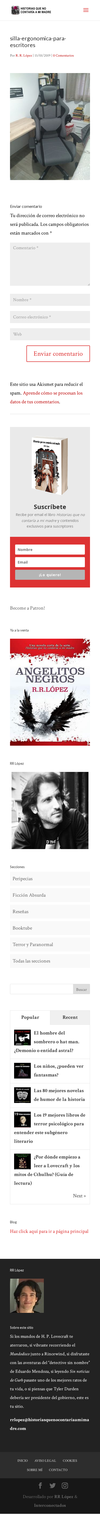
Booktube (22, 928)
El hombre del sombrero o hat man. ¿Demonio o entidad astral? (46, 1042)
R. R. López (24, 55)
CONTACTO (58, 1470)
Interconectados (50, 1505)
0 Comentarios (63, 55)
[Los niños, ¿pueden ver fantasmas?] (22, 1078)
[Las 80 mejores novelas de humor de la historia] (22, 1102)
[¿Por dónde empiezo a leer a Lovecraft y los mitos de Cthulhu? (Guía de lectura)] (22, 1168)
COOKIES (70, 1460)
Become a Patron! (27, 608)
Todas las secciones (31, 961)
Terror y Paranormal (33, 944)
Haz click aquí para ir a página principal (49, 1231)
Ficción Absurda (29, 895)
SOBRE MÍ (34, 1470)
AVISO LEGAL (45, 1460)
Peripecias (23, 878)
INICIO (22, 1460)
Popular (30, 1017)
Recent (70, 1017)
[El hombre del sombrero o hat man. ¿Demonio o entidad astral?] (22, 1044)
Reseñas (20, 911)
